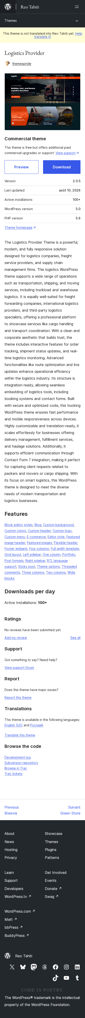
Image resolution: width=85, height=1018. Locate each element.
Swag (52, 896)
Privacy (11, 857)
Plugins (50, 849)
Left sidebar (32, 554)
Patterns (52, 857)
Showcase (53, 833)
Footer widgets (16, 548)
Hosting (11, 849)
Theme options (48, 566)
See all (75, 638)
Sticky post (26, 566)
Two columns (56, 572)
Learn (9, 872)
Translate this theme (20, 735)
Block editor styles (19, 525)
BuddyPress (17, 935)
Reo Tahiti (23, 956)
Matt (11, 919)
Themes (11, 20)
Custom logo (62, 531)
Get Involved (56, 872)
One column (52, 554)
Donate (53, 888)
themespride (21, 63)
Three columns (33, 572)
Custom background (58, 525)
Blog (37, 525)
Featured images (39, 543)
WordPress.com (20, 911)
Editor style (56, 537)
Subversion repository (21, 763)
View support (65, 153)
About (10, 833)
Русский (36, 725)
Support (11, 880)
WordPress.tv (18, 896)
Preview (21, 167)
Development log (18, 757)
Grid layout (13, 554)
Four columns (39, 548)
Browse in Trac (16, 768)
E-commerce (36, 537)
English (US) (14, 725)
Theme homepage (18, 227)
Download (62, 167)
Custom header (39, 531)
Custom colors (15, 531)
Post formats (14, 560)
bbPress (14, 927)
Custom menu (15, 537)
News (9, 841)
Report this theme (18, 697)
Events (50, 880)
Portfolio (68, 554)
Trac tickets (13, 774)
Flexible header (65, 543)
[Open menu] (77, 7)
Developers (14, 888)
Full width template (65, 548)
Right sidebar (35, 560)
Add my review (16, 638)
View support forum (19, 667)
